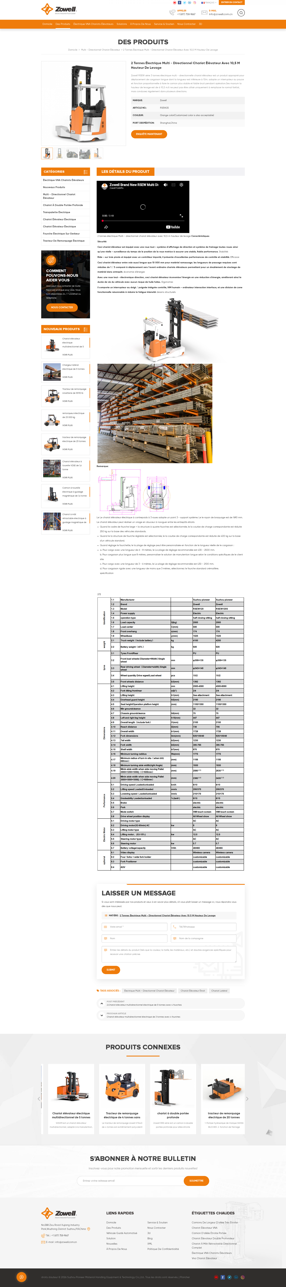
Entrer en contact (231, 2)
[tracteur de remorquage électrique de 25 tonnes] (52, 444)
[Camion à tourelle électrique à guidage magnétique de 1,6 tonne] (52, 495)
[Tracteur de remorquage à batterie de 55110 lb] (52, 396)
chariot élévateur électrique (59, 219)
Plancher (185, 1277)
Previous (38, 1099)
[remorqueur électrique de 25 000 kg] (52, 420)
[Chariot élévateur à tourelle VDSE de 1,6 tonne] (52, 468)
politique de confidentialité (163, 1249)
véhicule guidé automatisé (121, 1233)
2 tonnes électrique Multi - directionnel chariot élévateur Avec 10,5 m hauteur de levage (167, 915)
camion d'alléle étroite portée (209, 1233)
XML (149, 1244)
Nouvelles (111, 1244)
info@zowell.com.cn (221, 14)
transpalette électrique (56, 212)
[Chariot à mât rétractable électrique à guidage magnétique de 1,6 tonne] (52, 521)
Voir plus (67, 355)
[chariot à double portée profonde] (168, 1087)
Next (247, 1099)
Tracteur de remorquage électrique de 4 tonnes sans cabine (117, 1116)
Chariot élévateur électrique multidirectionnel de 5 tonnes (73, 343)
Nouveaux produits (54, 187)
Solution (111, 1238)
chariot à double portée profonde (63, 205)
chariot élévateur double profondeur (213, 1238)
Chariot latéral (219, 991)
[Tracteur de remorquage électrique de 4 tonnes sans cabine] (117, 1087)
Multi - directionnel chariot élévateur (100, 50)
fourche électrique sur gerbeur (61, 234)
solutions (122, 24)
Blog (150, 1238)
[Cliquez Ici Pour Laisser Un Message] (21, 1277)
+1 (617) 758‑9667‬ (186, 14)
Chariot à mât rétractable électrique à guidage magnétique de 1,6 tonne (74, 519)
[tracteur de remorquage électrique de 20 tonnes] (219, 1087)
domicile (111, 1222)
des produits (113, 1228)
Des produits (63, 24)
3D (200, 24)
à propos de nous (140, 24)
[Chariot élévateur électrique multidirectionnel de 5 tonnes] (52, 345)
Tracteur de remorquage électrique (64, 241)
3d (148, 1233)
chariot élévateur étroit (193, 991)
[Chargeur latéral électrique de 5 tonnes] (52, 372)
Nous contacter (186, 24)
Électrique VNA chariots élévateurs (93, 24)
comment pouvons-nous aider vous (62, 276)
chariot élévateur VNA (204, 1228)
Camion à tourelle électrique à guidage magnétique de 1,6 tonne (74, 492)
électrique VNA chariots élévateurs (212, 1253)
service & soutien (164, 24)
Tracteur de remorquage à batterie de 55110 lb (74, 391)
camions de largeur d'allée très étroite (215, 1222)
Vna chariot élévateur (204, 1258)
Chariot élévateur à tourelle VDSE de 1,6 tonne (72, 466)
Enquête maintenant (149, 134)
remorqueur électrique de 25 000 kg (73, 415)
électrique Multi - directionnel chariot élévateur (149, 991)
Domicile (47, 24)
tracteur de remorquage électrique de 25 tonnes (74, 439)
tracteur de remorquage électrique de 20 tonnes (220, 1115)
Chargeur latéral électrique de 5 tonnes (73, 367)
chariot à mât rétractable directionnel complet (214, 1246)
